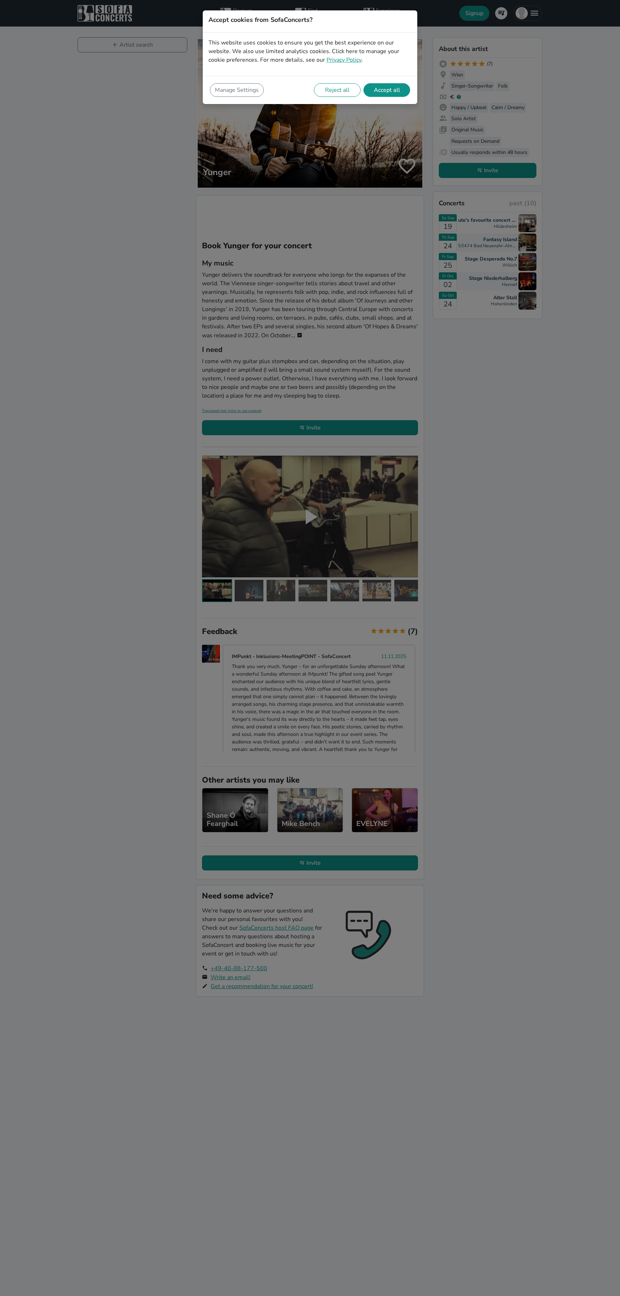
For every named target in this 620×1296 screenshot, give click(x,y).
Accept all (387, 90)
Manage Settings (237, 90)
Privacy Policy (344, 60)
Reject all (337, 90)
